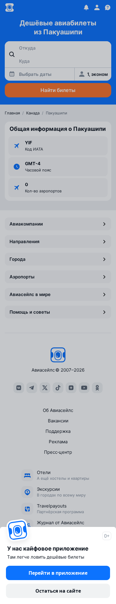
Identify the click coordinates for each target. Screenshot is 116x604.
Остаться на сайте (58, 591)
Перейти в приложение (58, 573)
